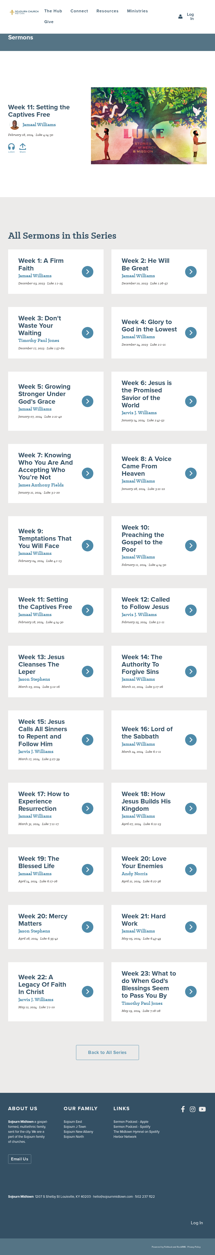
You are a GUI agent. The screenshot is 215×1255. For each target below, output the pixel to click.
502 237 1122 (145, 1196)
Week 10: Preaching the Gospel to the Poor (143, 538)
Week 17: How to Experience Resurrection (43, 801)
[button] (79, 11)
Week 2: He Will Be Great (145, 264)
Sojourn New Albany (78, 1131)
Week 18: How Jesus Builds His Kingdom (146, 801)
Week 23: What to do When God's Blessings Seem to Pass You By (149, 984)
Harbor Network (125, 1136)
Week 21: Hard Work (144, 919)
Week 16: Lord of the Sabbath (147, 732)
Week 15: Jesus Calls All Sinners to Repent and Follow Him (42, 732)
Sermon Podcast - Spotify (132, 1126)
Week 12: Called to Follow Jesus (146, 603)
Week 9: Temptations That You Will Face (45, 538)
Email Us (19, 1159)
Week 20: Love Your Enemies (144, 862)
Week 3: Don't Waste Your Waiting (39, 325)
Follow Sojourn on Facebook (183, 1109)
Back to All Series (107, 1052)
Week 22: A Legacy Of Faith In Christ (42, 984)
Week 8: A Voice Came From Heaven (146, 466)
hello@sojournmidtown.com (113, 1196)
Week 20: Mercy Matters (42, 919)
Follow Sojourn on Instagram (193, 1109)
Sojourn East (73, 1121)
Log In (190, 16)
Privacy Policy (194, 1246)
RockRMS (181, 1246)
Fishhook (168, 1246)
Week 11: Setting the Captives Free (45, 603)
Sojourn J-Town (75, 1126)
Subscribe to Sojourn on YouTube (202, 1109)
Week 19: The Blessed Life (38, 862)
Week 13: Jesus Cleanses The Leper (41, 664)
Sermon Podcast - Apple (131, 1121)
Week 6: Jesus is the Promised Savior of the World (147, 394)
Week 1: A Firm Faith (41, 264)
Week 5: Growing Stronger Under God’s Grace (44, 393)
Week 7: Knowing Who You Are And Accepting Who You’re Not (45, 466)
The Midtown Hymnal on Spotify (136, 1131)
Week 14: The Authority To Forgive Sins (142, 664)
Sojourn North (74, 1136)
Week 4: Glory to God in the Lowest (149, 325)
